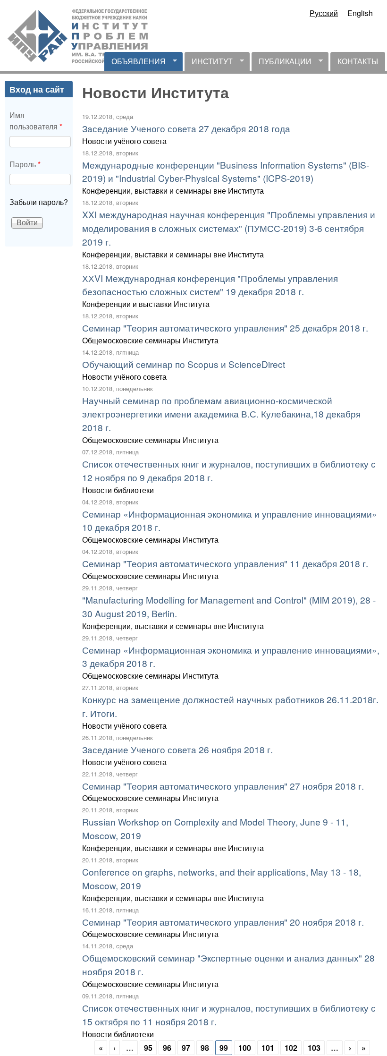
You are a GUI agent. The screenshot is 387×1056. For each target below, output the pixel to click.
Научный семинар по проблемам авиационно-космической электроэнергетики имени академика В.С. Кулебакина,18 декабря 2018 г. (221, 414)
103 (314, 1047)
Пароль (25, 164)
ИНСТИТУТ (209, 63)
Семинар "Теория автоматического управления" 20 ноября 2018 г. (223, 921)
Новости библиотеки (118, 490)
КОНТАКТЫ (357, 61)
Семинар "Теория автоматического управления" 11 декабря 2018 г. (225, 563)
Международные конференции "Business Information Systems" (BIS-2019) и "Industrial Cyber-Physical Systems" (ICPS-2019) (225, 171)
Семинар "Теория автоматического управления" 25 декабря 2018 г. (225, 327)
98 (205, 1047)
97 (186, 1047)
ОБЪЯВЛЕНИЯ (135, 63)
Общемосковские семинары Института (150, 340)
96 (167, 1047)
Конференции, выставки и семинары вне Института (173, 190)
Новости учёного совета (124, 141)
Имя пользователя (35, 121)
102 (291, 1047)
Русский (324, 13)
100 (244, 1047)
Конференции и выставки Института (146, 303)
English (360, 13)
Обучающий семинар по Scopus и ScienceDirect (183, 364)
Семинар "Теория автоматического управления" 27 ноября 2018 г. (223, 785)
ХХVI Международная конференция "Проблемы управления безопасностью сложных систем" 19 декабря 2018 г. (210, 285)
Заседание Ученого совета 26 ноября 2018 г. (177, 749)
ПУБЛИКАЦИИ (281, 63)
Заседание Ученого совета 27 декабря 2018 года (186, 128)
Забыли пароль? (38, 201)
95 (148, 1047)
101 (267, 1047)
